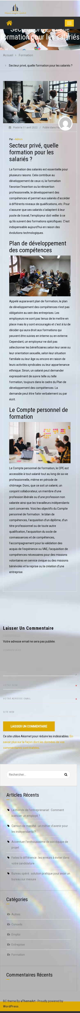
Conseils (16, 924)
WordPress (10, 1006)
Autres (15, 914)
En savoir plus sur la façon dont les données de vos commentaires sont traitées (38, 742)
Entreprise (18, 944)
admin (19, 139)
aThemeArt (28, 1001)
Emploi (15, 934)
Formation (18, 954)
